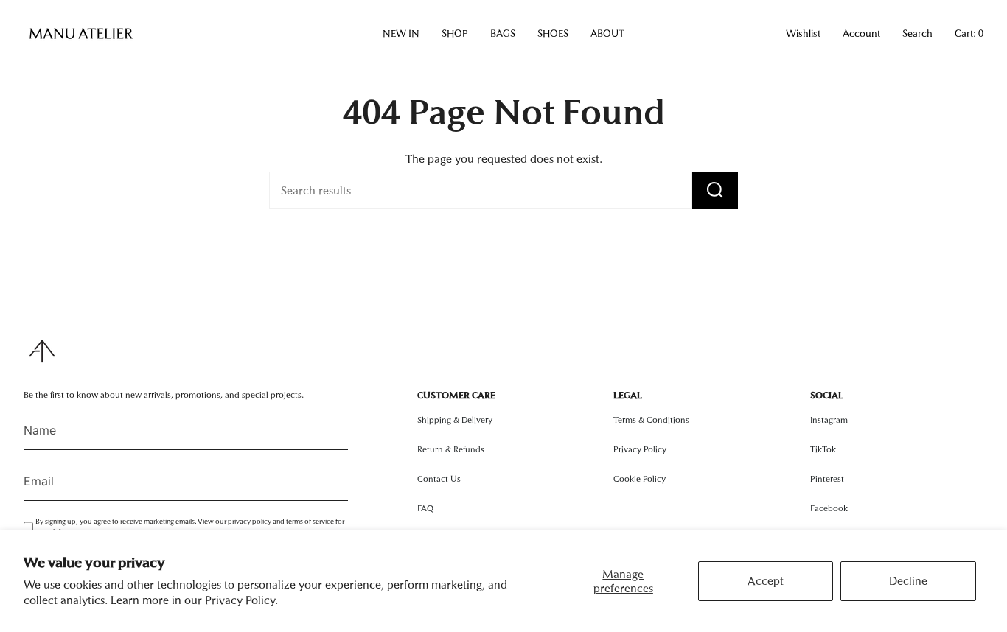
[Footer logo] (42, 351)
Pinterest (827, 479)
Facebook (829, 508)
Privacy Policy (639, 449)
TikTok (823, 449)
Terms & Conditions (651, 420)
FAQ (425, 508)
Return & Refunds (450, 449)
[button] (401, 34)
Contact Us (439, 479)
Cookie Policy (639, 479)
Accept (766, 581)
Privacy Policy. (241, 600)
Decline (908, 581)
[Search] (715, 190)
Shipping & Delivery (454, 420)
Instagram (829, 420)
